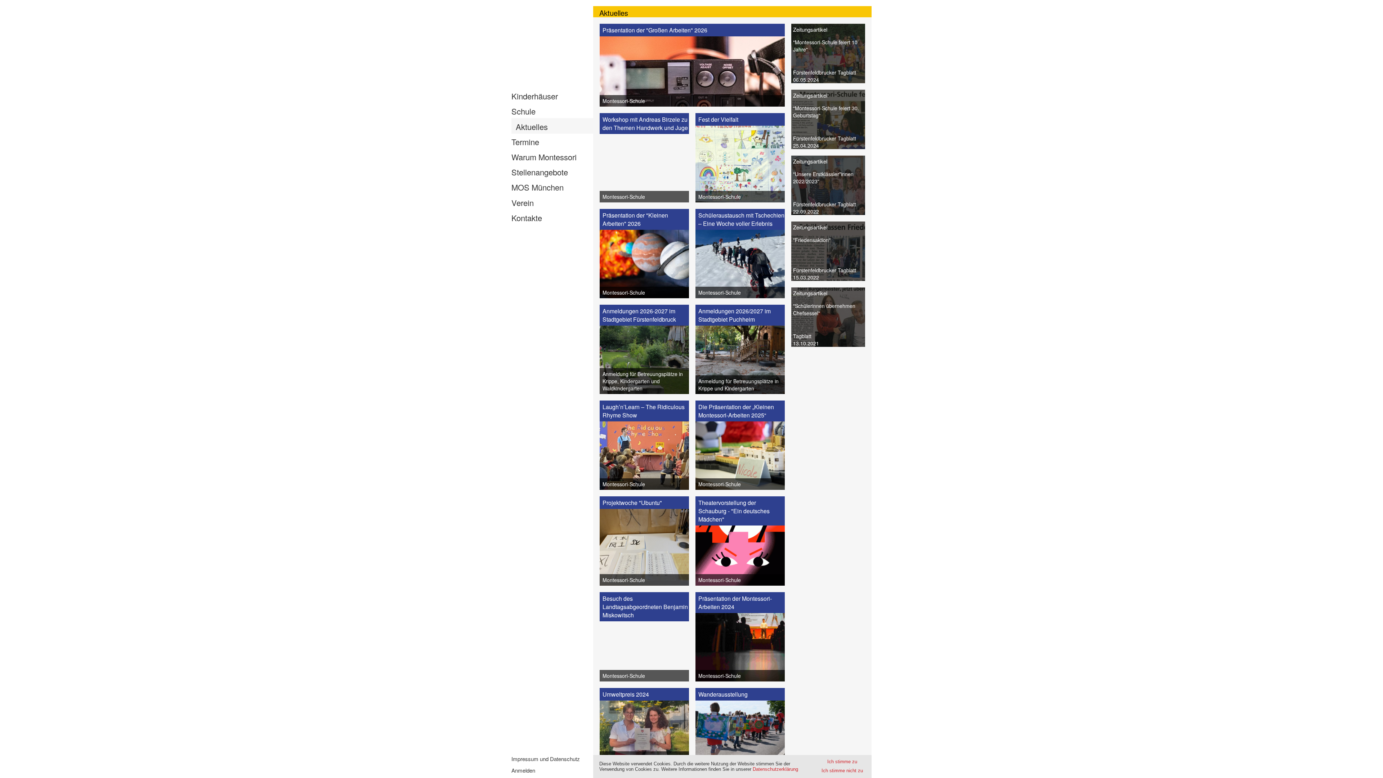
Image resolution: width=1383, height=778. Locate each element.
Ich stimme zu (842, 761)
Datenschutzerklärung (775, 769)
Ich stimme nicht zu (842, 770)
